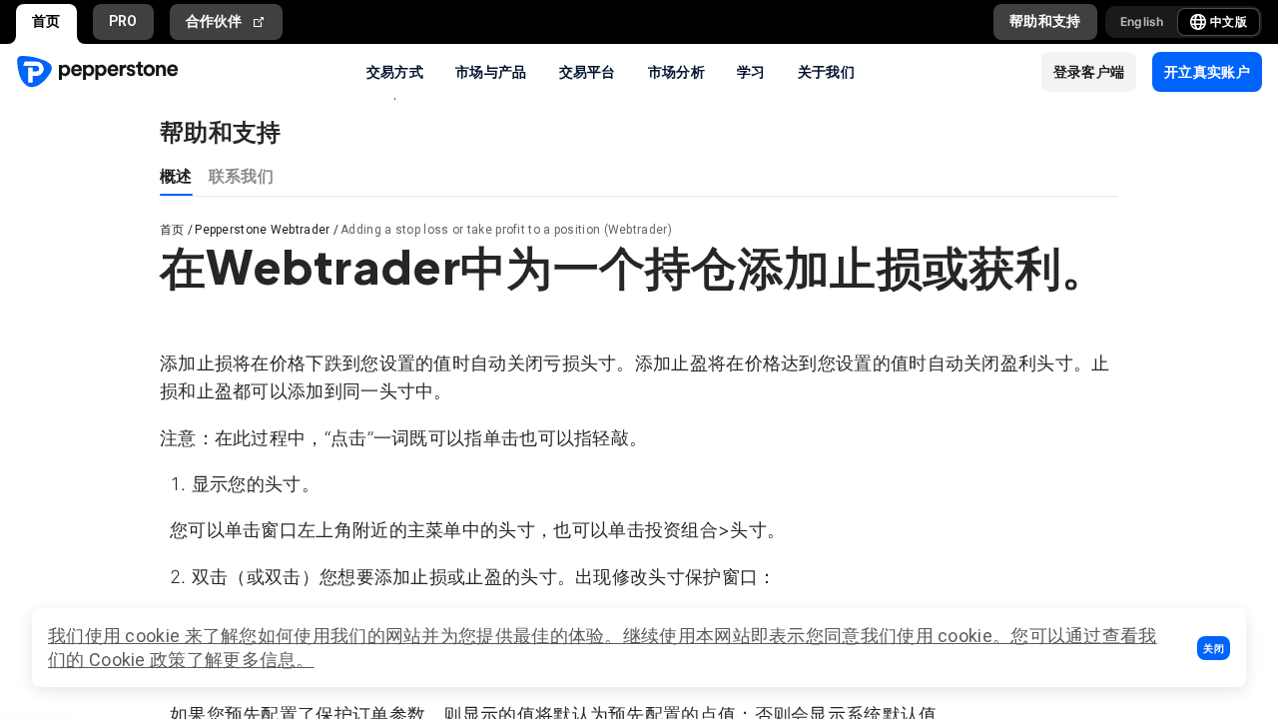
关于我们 (826, 71)
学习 (751, 71)
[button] (1213, 648)
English (1142, 21)
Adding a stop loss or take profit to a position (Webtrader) (506, 230)
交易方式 (394, 71)
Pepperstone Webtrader (262, 230)
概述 (176, 175)
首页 (46, 21)
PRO (123, 21)
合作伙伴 (214, 21)
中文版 (1228, 21)
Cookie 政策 (138, 659)
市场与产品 (491, 71)
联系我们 (241, 175)
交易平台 (587, 71)
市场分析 (676, 71)
